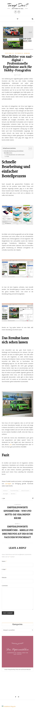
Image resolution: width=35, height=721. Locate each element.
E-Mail (4, 569)
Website (4, 577)
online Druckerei (25, 490)
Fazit (8, 156)
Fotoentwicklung (14, 490)
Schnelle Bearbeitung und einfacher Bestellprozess (14, 152)
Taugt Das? (17, 5)
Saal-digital (5, 493)
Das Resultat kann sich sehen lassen (15, 154)
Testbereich (19, 53)
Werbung (27, 53)
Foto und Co (9, 53)
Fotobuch (5, 490)
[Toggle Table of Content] (29, 148)
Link (10, 444)
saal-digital (8, 483)
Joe (4, 498)
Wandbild (13, 493)
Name (4, 561)
